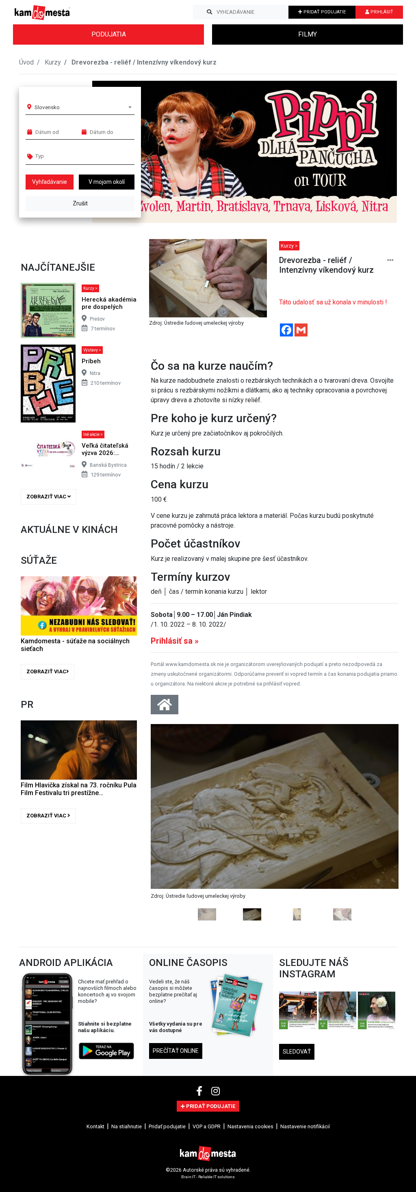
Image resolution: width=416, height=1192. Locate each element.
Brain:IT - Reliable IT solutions (208, 1176)
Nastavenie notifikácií (305, 1126)
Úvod (26, 62)
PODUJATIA (108, 34)
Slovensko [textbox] (47, 107)
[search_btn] (209, 12)
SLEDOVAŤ (297, 1051)
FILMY (307, 34)
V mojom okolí (107, 182)
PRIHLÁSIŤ (381, 12)
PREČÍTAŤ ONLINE (176, 1051)
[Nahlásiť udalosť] (390, 260)
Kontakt (95, 1126)
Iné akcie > (93, 434)
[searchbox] (66, 156)
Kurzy (53, 62)
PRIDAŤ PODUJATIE (324, 12)
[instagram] (215, 1091)
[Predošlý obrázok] (169, 822)
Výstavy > (92, 350)
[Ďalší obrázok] (380, 822)
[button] (374, 152)
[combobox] (82, 107)
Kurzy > (90, 288)
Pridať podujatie (167, 1126)
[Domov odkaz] (164, 707)
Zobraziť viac (46, 497)
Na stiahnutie (126, 1126)
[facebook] (200, 1091)
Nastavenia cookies (250, 1126)
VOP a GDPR (207, 1126)
